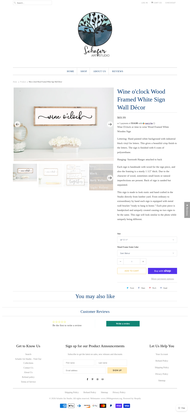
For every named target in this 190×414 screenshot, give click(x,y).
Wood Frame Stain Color (128, 247)
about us (99, 71)
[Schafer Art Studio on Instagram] (97, 379)
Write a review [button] (123, 323)
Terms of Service (28, 382)
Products (23, 82)
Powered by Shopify (132, 398)
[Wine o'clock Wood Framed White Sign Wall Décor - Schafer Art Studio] (64, 124)
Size (119, 234)
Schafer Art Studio (64, 398)
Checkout (170, 3)
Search (28, 354)
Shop (84, 71)
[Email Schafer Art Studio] (102, 379)
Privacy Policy (161, 374)
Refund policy (28, 377)
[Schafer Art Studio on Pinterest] (92, 379)
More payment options (162, 278)
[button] (147, 123)
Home (70, 71)
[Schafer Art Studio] (95, 36)
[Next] (110, 124)
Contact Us (28, 368)
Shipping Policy (162, 367)
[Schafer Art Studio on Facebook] (87, 379)
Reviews (117, 71)
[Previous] (17, 124)
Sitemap (161, 380)
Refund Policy (162, 361)
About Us (28, 372)
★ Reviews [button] (187, 210)
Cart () (157, 3)
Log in (144, 3)
